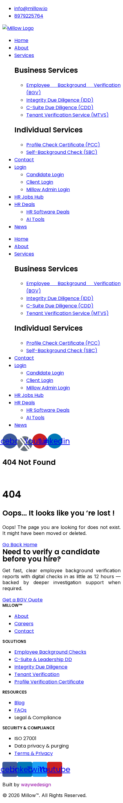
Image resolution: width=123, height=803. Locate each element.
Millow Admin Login (48, 387)
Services (24, 253)
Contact (24, 358)
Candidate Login (45, 372)
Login (20, 365)
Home (21, 239)
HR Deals (24, 402)
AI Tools (35, 417)
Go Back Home (19, 544)
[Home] (18, 28)
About (21, 246)
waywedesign (36, 784)
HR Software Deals (48, 410)
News (20, 425)
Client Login (39, 380)
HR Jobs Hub (29, 395)
